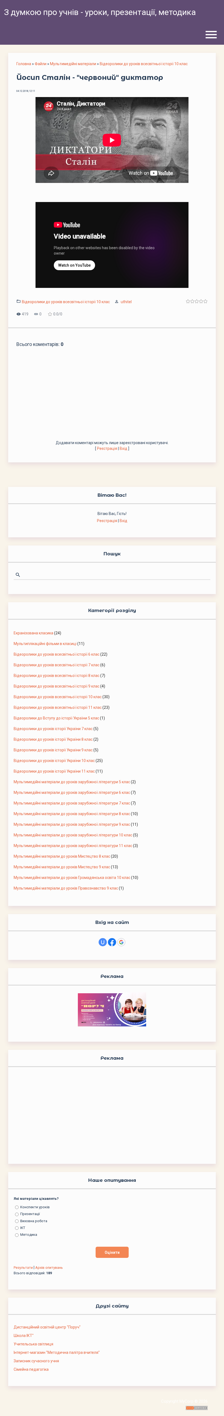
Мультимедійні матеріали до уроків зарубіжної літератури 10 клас (73, 835)
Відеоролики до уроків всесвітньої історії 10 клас (144, 64)
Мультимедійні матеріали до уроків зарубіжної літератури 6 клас (72, 792)
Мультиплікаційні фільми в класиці (45, 643)
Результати (23, 1268)
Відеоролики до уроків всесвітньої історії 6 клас (56, 654)
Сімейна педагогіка (31, 1369)
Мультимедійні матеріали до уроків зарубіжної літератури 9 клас (72, 824)
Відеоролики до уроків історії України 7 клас (53, 729)
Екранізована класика (33, 633)
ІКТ (22, 1228)
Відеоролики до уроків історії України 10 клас (54, 760)
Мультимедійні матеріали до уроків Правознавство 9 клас (66, 888)
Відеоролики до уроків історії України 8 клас (53, 739)
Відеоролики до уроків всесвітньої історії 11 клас (58, 707)
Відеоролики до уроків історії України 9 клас (53, 750)
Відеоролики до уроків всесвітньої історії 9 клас (56, 686)
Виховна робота (33, 1221)
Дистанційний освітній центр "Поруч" (47, 1327)
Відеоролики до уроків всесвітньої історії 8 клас (56, 675)
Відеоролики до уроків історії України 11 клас (54, 771)
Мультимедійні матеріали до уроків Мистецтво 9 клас (62, 867)
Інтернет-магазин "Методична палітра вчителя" (57, 1352)
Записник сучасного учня (36, 1361)
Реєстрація (107, 448)
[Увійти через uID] (103, 942)
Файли (40, 64)
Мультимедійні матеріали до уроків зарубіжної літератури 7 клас (72, 803)
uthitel (126, 302)
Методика (28, 1235)
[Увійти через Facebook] (112, 942)
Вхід (123, 448)
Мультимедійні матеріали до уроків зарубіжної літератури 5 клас (72, 782)
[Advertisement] (112, 399)
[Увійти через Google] (121, 942)
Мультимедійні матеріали (73, 64)
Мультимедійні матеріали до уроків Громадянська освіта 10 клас (72, 877)
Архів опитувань (49, 1268)
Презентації (30, 1214)
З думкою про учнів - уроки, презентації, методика (100, 12)
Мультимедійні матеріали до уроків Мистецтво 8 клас (62, 856)
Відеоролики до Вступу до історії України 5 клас (56, 718)
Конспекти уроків (35, 1207)
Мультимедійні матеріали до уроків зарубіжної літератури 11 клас (73, 845)
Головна (23, 64)
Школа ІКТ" (24, 1335)
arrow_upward (211, 1403)
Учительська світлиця (33, 1344)
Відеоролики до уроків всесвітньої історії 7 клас (56, 665)
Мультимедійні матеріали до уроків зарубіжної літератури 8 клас (72, 814)
